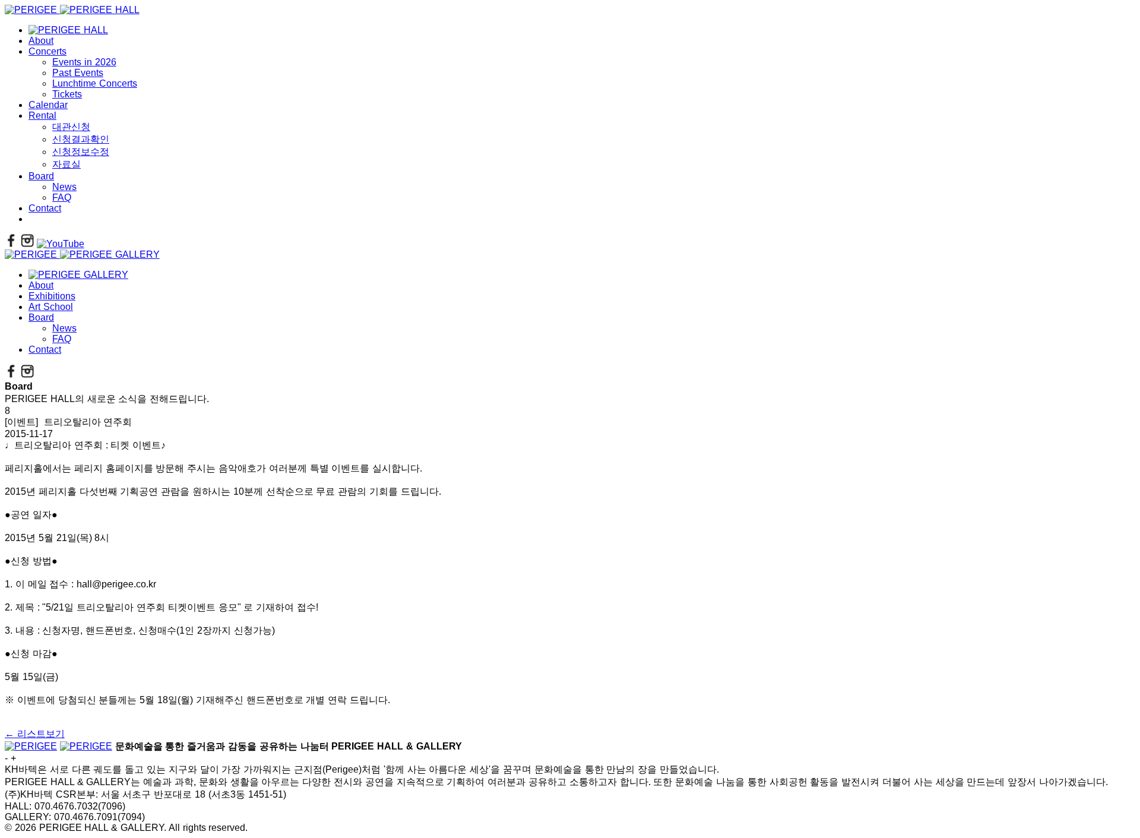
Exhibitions (51, 296)
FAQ (61, 197)
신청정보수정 (80, 152)
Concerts (47, 51)
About (40, 41)
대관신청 (71, 127)
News (64, 187)
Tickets (67, 94)
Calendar (48, 105)
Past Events (77, 73)
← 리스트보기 (35, 734)
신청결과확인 (80, 139)
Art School (50, 307)
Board (41, 176)
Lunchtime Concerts (94, 83)
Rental (42, 115)
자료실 (66, 164)
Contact (44, 208)
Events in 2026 (84, 62)
